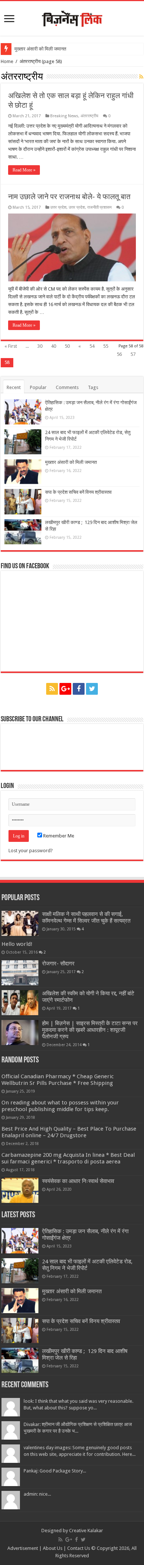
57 (133, 354)
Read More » (24, 170)
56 (119, 354)
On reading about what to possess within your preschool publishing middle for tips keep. (60, 1106)
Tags (93, 387)
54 (92, 346)
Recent (14, 387)
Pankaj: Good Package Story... (55, 1471)
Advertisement (22, 1548)
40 (53, 346)
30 (39, 346)
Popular (38, 387)
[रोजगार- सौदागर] (19, 972)
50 (67, 346)
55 (105, 346)
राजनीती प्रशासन (99, 207)
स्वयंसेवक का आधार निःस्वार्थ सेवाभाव (79, 1181)
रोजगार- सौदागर (58, 963)
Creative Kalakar (86, 1530)
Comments (67, 387)
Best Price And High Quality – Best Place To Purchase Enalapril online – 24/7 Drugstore (68, 1132)
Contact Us (78, 1548)
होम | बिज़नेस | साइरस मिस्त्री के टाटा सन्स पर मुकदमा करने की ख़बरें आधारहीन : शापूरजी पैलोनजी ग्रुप (90, 1030)
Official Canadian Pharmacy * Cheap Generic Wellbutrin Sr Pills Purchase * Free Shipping (57, 1079)
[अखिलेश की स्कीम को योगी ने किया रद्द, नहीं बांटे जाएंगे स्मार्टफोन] (19, 1002)
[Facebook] (79, 689)
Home (7, 61)
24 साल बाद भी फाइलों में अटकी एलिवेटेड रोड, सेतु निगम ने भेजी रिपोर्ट (87, 1264)
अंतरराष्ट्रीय (89, 116)
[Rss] (52, 689)
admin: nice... (37, 1494)
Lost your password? (30, 850)
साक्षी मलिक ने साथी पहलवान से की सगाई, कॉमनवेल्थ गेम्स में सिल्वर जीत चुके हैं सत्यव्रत (86, 917)
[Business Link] (72, 17)
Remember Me (58, 836)
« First (10, 346)
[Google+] (65, 689)
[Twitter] (92, 689)
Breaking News (64, 116)
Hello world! (16, 944)
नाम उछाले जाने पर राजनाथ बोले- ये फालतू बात (69, 196)
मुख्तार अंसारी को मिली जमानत (40, 49)
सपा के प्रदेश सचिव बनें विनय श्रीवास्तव (78, 492)
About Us (52, 1548)
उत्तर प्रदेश (58, 207)
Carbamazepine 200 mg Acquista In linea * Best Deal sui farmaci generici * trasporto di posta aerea (68, 1158)
